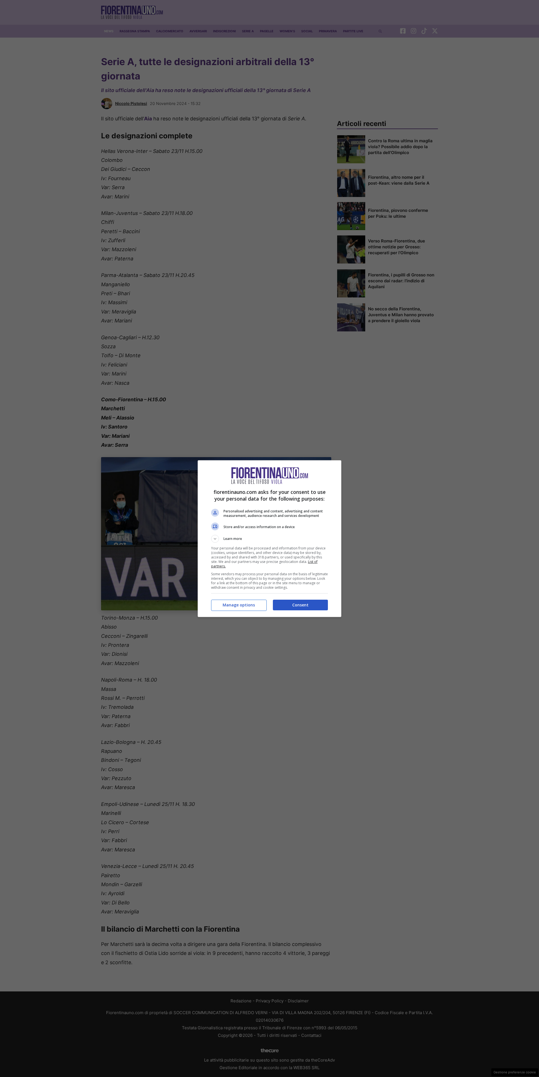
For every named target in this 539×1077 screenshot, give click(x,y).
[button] (269, 539)
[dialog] (269, 538)
